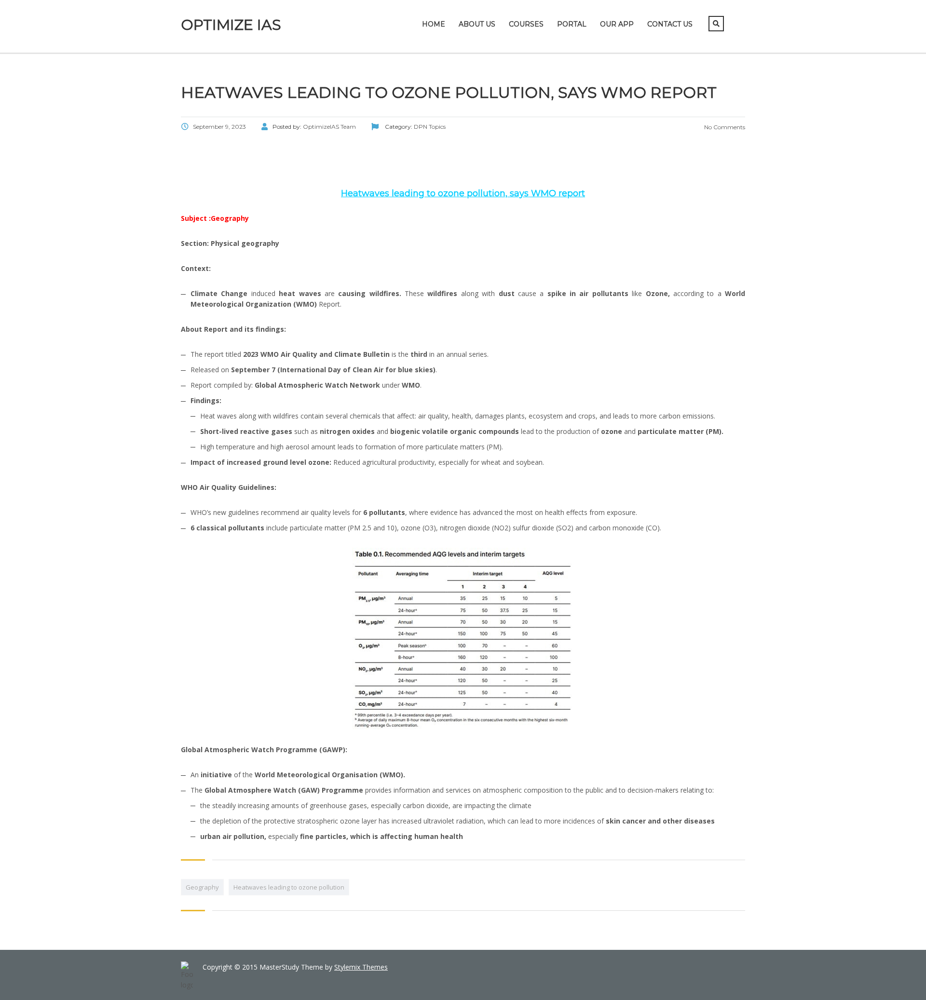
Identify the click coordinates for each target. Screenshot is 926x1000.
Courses (526, 24)
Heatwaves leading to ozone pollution (288, 887)
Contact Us (670, 24)
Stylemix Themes (361, 967)
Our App (617, 24)
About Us (477, 24)
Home (433, 24)
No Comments (724, 127)
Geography (202, 887)
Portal (571, 24)
